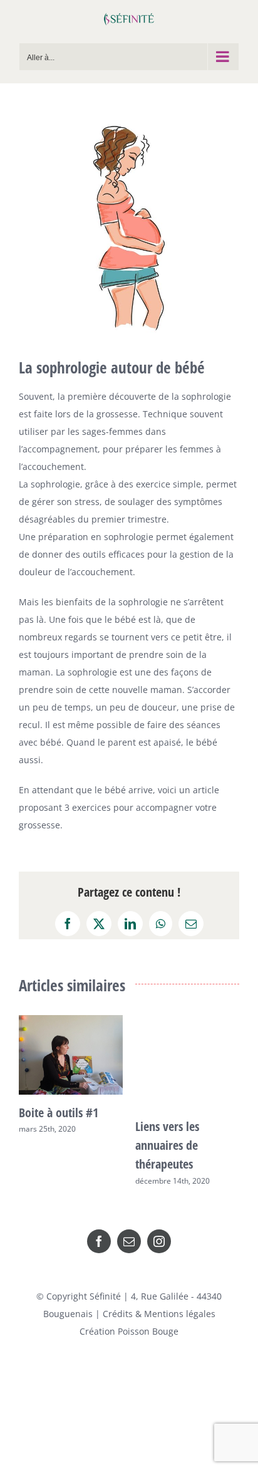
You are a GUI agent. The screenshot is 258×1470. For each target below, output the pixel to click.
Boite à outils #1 (58, 1112)
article (206, 790)
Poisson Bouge (148, 1331)
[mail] (129, 1241)
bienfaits (74, 602)
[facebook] (99, 1241)
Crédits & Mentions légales (159, 1314)
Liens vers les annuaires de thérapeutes (167, 1145)
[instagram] (159, 1241)
